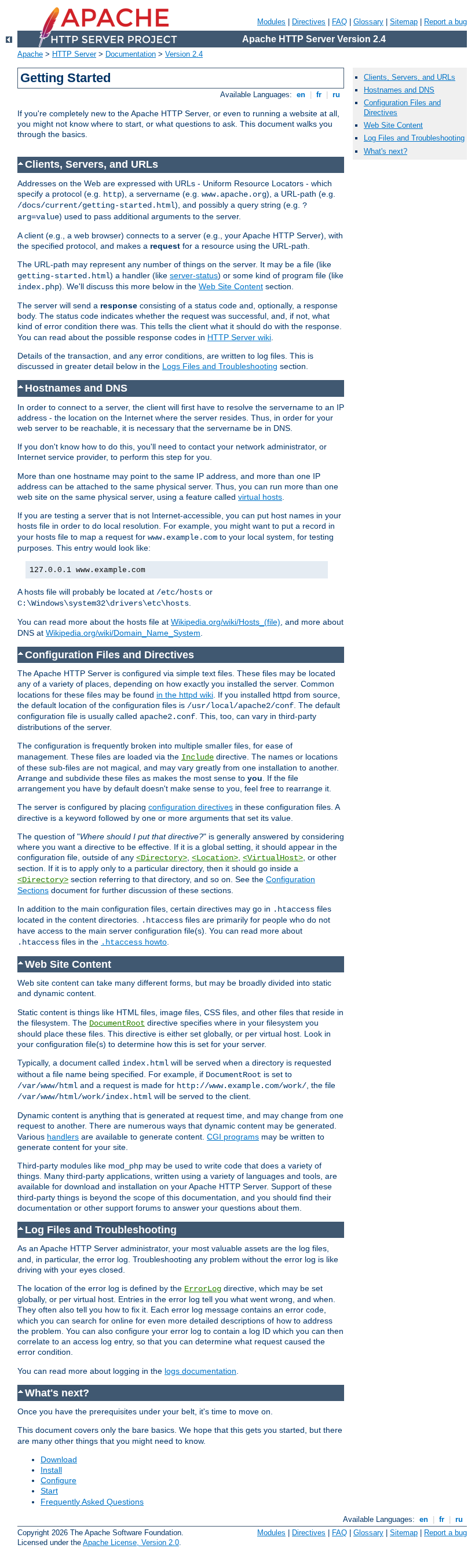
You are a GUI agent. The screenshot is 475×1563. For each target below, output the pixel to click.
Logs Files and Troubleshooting (219, 366)
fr (319, 94)
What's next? (385, 151)
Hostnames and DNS (399, 90)
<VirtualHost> (273, 857)
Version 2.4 (184, 54)
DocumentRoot (117, 1023)
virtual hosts (260, 497)
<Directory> (161, 857)
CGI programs (233, 1136)
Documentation (130, 54)
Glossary (368, 21)
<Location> (215, 857)
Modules (271, 21)
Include (197, 757)
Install (51, 1469)
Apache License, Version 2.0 (131, 1542)
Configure (58, 1480)
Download (59, 1459)
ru (336, 94)
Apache (30, 54)
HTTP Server (74, 54)
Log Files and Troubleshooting (414, 138)
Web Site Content (231, 286)
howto (134, 941)
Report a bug (445, 21)
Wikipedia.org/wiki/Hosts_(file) (225, 621)
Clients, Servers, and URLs (409, 77)
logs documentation (200, 1371)
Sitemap (404, 21)
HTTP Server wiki (239, 337)
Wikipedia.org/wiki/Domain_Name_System (123, 632)
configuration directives (190, 807)
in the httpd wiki (184, 694)
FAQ (339, 21)
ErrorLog (202, 1288)
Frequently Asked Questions (92, 1501)
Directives (309, 21)
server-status (194, 275)
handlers (63, 1136)
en (301, 94)
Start (49, 1490)
